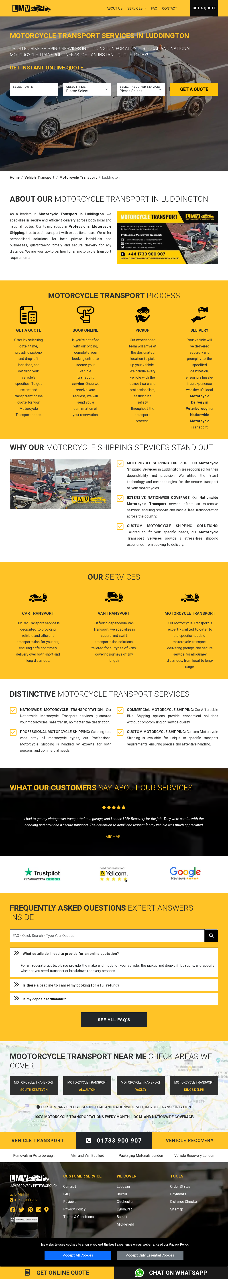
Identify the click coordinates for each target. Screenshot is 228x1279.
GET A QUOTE (204, 8)
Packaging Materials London (141, 1162)
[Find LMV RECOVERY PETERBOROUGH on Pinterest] (30, 1217)
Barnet (122, 1223)
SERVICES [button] (135, 8)
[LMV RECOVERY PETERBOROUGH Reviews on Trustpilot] (42, 880)
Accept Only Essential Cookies (150, 1255)
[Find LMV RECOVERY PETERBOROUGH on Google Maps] (46, 1217)
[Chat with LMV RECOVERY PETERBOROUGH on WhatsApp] (142, 1272)
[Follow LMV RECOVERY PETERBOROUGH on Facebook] (13, 1217)
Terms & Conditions (78, 1223)
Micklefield (125, 1230)
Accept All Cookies (78, 1255)
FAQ (154, 8)
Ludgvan (123, 1193)
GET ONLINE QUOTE (62, 1272)
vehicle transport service (83, 377)
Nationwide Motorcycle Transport (199, 421)
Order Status (180, 1193)
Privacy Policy (178, 1244)
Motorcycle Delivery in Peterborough (198, 402)
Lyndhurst (124, 1215)
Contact (169, 8)
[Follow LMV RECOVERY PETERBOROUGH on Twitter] (21, 1217)
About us (114, 8)
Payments (178, 1200)
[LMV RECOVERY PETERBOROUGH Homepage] (31, 8)
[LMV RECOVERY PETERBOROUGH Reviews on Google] (185, 880)
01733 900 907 (118, 1146)
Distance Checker (184, 1208)
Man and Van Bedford (87, 1162)
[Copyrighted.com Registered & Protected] (24, 1226)
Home (15, 177)
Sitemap (176, 1215)
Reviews (69, 1208)
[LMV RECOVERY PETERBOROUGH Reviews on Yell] (114, 880)
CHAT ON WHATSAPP (178, 1272)
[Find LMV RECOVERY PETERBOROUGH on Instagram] (38, 1217)
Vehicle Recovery (190, 1146)
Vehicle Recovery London (194, 1162)
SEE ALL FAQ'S (114, 1026)
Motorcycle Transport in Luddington (71, 214)
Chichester (125, 1208)
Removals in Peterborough (34, 1162)
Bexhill (122, 1200)
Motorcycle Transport (78, 177)
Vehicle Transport (39, 177)
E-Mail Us (21, 1200)
